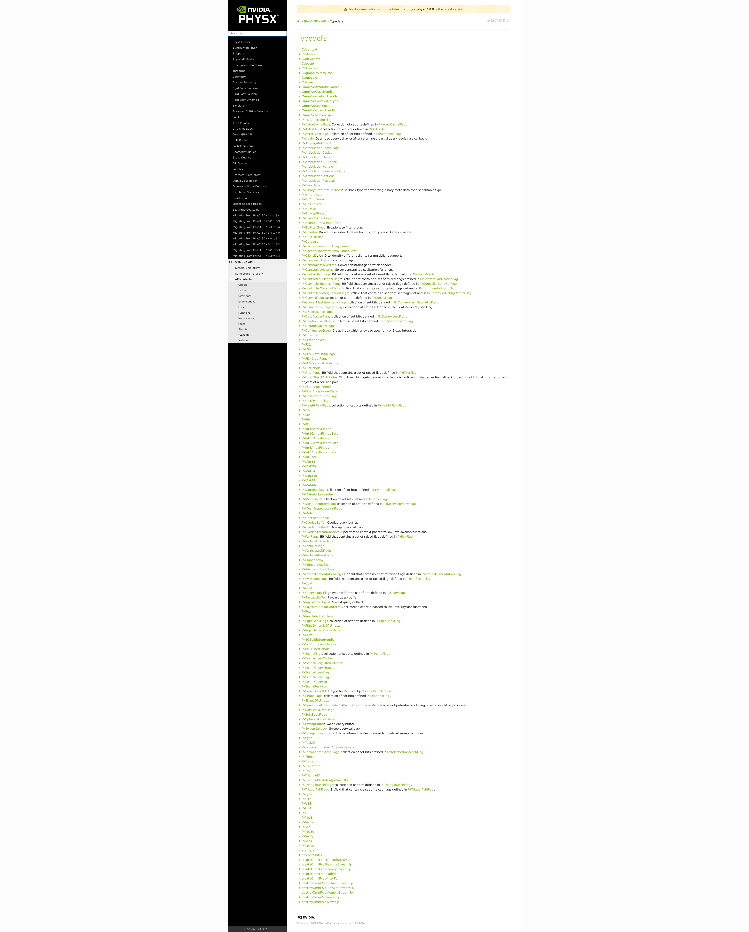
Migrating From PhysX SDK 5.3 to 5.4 (256, 256)
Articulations (241, 123)
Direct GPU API (242, 134)
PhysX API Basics (243, 59)
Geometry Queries (244, 152)
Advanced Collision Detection (251, 111)
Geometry (239, 76)
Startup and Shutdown (247, 65)
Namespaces (246, 318)
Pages (241, 323)
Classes (243, 284)
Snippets (238, 53)
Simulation (239, 105)
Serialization (240, 198)
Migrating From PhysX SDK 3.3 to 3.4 (256, 227)
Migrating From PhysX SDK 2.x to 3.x (256, 215)
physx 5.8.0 (425, 9)
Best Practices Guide (246, 209)
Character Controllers (246, 175)
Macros (242, 290)
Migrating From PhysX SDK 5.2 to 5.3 (256, 250)
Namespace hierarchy (249, 273)
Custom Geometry (244, 82)
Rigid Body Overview (245, 88)
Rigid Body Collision (245, 94)
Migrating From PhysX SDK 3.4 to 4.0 (256, 232)
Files (241, 307)
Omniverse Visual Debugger (250, 186)
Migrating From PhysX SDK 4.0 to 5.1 (256, 238)
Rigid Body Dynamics (246, 99)
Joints (236, 117)
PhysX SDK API (243, 262)
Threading (239, 71)
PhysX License (242, 42)
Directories (244, 296)
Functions (244, 312)
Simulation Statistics (246, 192)
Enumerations (246, 301)
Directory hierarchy (247, 267)
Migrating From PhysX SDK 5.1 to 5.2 (256, 244)
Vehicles (238, 169)
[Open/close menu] (230, 262)
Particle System (243, 146)
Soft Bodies (240, 140)
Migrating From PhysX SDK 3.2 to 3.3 (256, 221)
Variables (243, 340)
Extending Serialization (247, 203)
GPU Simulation (243, 128)
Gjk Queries (240, 163)
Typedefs (243, 335)
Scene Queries (242, 157)
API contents (243, 279)
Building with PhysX (245, 47)
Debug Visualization (245, 180)
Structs (243, 329)
